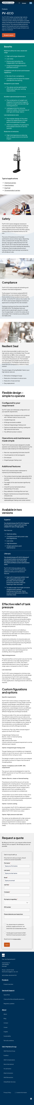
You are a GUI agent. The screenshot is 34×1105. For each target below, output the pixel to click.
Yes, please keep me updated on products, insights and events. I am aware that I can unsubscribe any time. (16, 926)
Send (6, 944)
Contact (24, 3)
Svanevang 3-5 (6, 962)
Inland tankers (9, 185)
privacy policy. (17, 939)
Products (5, 9)
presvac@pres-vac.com (11, 971)
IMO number (7, 907)
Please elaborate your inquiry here (13, 914)
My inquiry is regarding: (11, 899)
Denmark (4, 966)
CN (30, 3)
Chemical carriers (10, 183)
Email (6, 877)
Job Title (6, 884)
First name (7, 863)
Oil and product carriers (12, 190)
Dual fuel (7, 188)
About (4, 1010)
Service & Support (8, 990)
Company (7, 892)
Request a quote (8, 35)
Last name (7, 870)
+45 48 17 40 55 (10, 970)
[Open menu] (19, 3)
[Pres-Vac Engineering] (8, 3)
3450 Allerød (5, 964)
